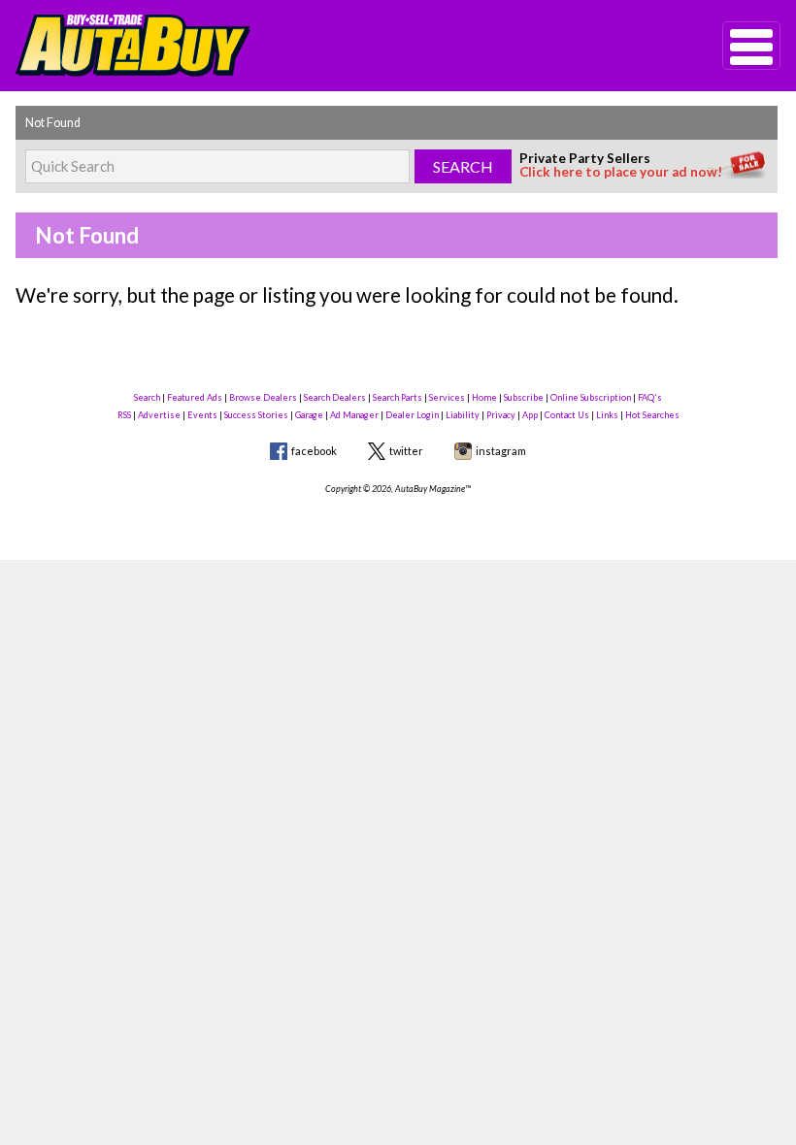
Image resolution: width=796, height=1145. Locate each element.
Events (202, 414)
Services (447, 397)
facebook (314, 450)
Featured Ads (194, 397)
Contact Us (567, 414)
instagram (501, 450)
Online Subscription (590, 397)
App (530, 414)
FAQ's (650, 397)
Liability (463, 414)
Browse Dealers (263, 397)
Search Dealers (335, 397)
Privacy (500, 414)
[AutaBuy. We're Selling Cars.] (339, 46)
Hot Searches (652, 414)
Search (147, 397)
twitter (406, 450)
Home (484, 397)
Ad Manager (354, 414)
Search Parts (397, 397)
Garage (309, 414)
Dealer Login (412, 414)
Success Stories (256, 414)
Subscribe (524, 397)
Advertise (159, 414)
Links (607, 414)
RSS (124, 414)
